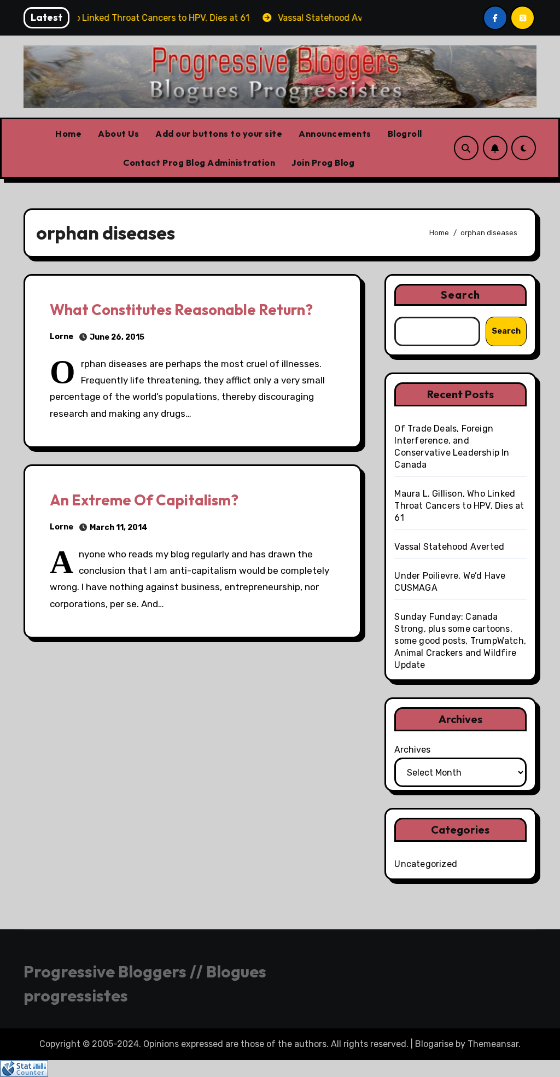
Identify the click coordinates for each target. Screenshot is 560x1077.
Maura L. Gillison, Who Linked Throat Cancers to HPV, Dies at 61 (459, 505)
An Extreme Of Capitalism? (144, 500)
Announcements (335, 133)
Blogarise (434, 1044)
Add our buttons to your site (218, 133)
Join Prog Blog (322, 162)
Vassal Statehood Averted (449, 547)
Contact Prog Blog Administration (199, 162)
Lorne (61, 336)
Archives (412, 749)
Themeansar (493, 1044)
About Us (118, 133)
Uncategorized (425, 864)
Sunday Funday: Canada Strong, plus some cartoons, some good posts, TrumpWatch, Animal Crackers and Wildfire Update (460, 641)
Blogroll (405, 133)
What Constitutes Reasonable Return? (181, 309)
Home (68, 133)
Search (460, 294)
